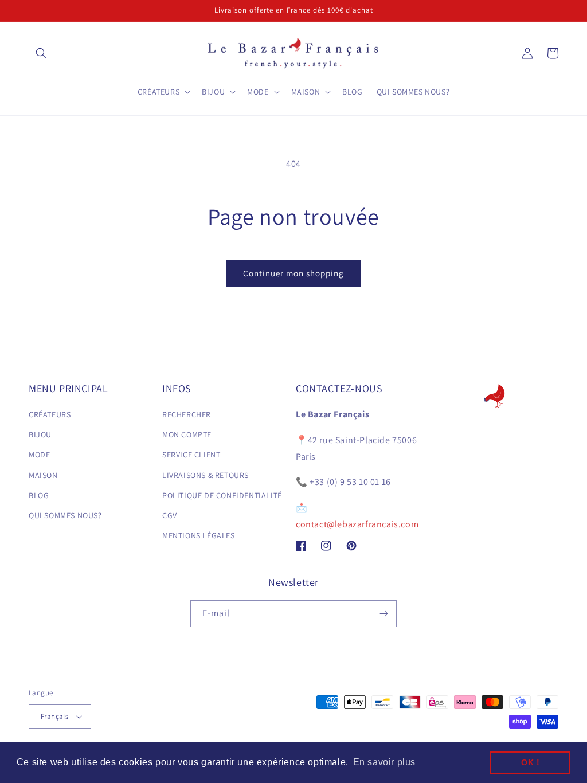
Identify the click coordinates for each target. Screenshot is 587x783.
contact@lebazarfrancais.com (357, 524)
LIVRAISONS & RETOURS (205, 475)
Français (54, 716)
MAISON (43, 475)
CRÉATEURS (50, 414)
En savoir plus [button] (384, 762)
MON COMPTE (187, 434)
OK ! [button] (530, 762)
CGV (169, 515)
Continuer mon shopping (293, 273)
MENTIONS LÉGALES (198, 535)
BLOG (39, 495)
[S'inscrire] (383, 613)
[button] (41, 53)
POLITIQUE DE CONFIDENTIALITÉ (222, 495)
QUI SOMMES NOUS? (65, 515)
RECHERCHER (186, 414)
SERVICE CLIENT (191, 454)
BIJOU (40, 434)
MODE (39, 454)
